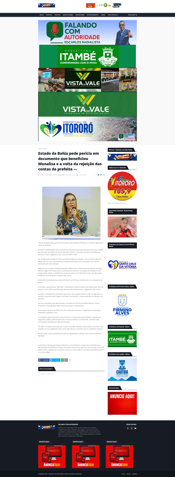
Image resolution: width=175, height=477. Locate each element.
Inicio (123, 474)
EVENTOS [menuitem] (49, 15)
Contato (134, 474)
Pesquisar (131, 15)
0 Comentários (82, 175)
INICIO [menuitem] (41, 15)
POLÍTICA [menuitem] (57, 15)
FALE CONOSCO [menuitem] (113, 15)
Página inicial (42, 148)
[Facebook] (98, 175)
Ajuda (128, 474)
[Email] (104, 175)
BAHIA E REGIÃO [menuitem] (68, 15)
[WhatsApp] (62, 360)
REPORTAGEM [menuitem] (80, 15)
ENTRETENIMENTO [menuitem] (93, 15)
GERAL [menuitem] (103, 15)
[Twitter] (101, 175)
